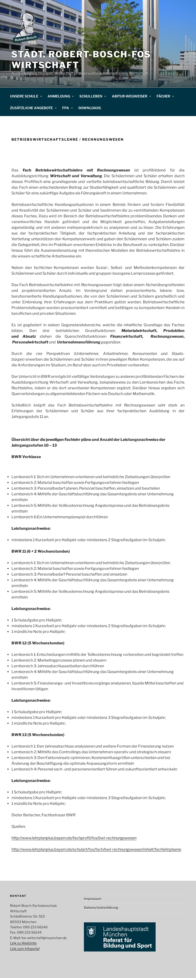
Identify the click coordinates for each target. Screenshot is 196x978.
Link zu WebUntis (23, 943)
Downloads (89, 108)
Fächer (163, 96)
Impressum (92, 899)
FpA (65, 108)
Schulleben (90, 96)
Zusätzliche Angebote (31, 108)
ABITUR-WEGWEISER (129, 96)
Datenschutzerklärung (101, 907)
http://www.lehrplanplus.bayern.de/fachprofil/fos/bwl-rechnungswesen (73, 838)
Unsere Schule (24, 96)
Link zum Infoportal (24, 948)
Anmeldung (59, 96)
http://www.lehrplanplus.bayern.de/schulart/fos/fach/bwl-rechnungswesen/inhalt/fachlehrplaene (96, 849)
